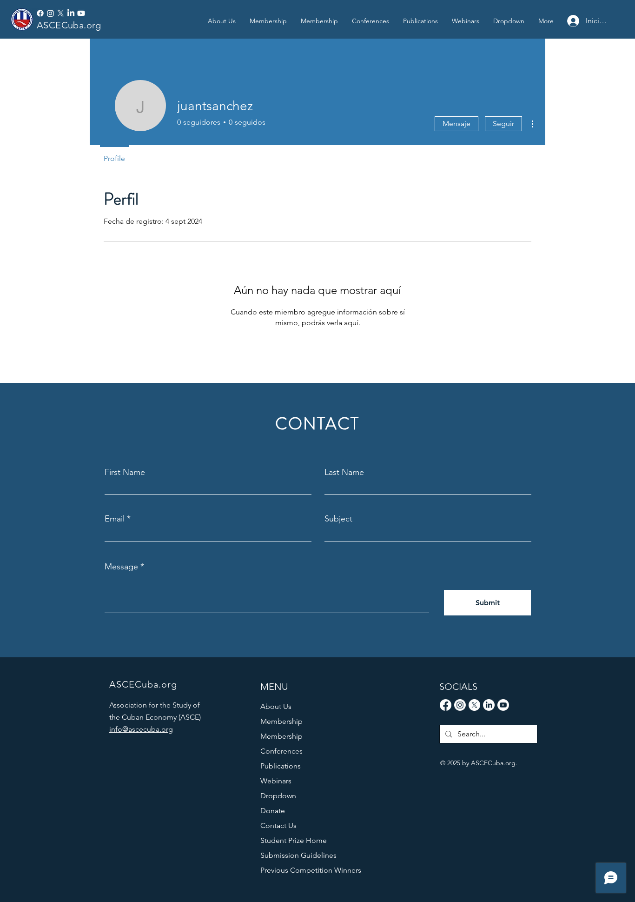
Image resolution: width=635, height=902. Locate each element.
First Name (125, 472)
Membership (281, 721)
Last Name (344, 472)
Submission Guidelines (298, 855)
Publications (280, 766)
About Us (275, 706)
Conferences (281, 751)
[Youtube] (81, 13)
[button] (420, 21)
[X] (60, 13)
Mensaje (456, 123)
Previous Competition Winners (303, 870)
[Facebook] (40, 13)
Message (121, 566)
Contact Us (278, 825)
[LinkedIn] (70, 13)
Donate (272, 810)
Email (115, 518)
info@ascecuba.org (141, 729)
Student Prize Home (293, 840)
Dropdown (278, 795)
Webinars (275, 780)
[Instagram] (50, 13)
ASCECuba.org (69, 25)
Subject (338, 518)
